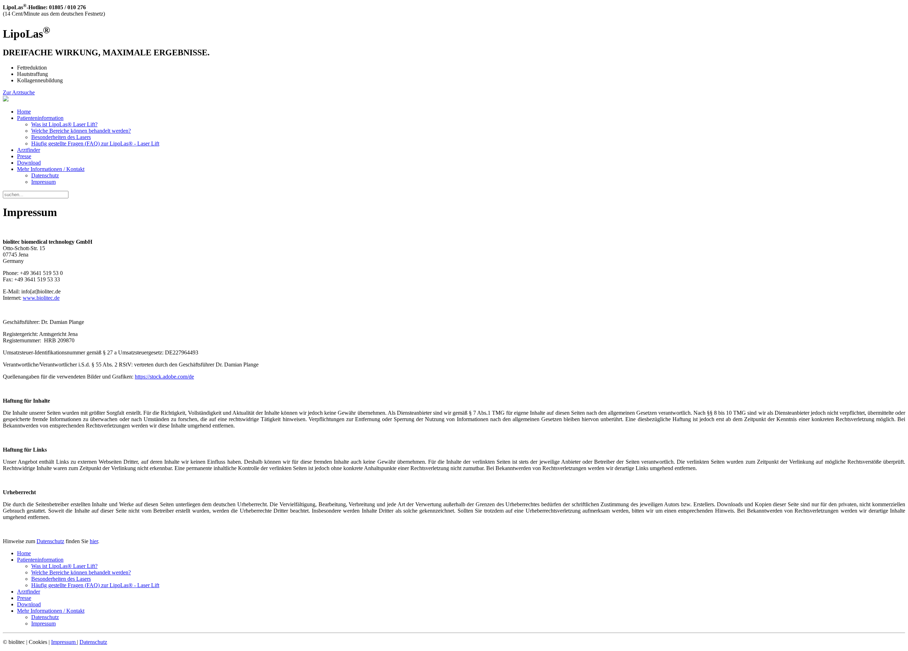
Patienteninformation (40, 118)
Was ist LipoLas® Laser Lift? (64, 124)
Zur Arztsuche (19, 92)
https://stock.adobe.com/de (164, 377)
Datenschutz (45, 175)
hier (94, 541)
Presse (24, 156)
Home (24, 112)
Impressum (43, 182)
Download (29, 163)
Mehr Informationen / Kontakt (50, 169)
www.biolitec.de (41, 298)
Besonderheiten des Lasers (61, 137)
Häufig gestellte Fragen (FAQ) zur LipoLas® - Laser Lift (95, 143)
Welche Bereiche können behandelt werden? (81, 131)
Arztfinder (28, 150)
